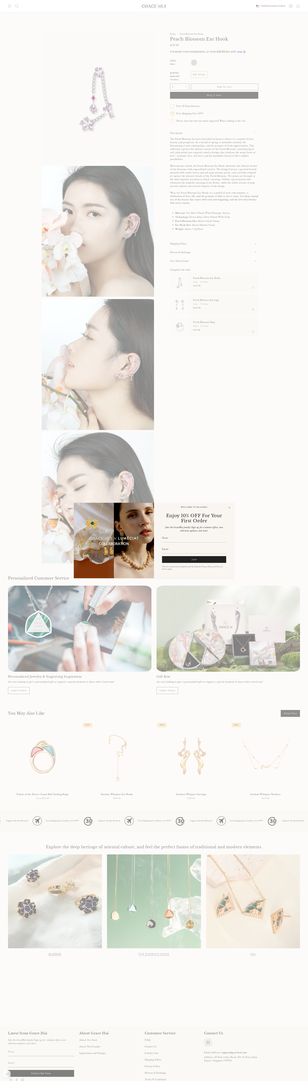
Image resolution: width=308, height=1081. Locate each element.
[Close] (229, 507)
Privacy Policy (206, 566)
